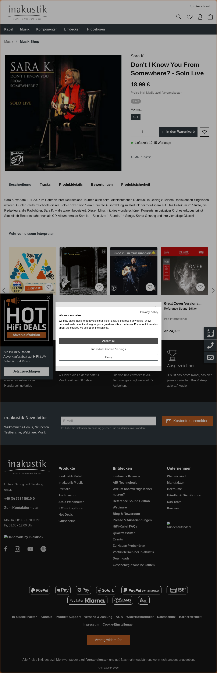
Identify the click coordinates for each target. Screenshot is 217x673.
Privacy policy (149, 312)
